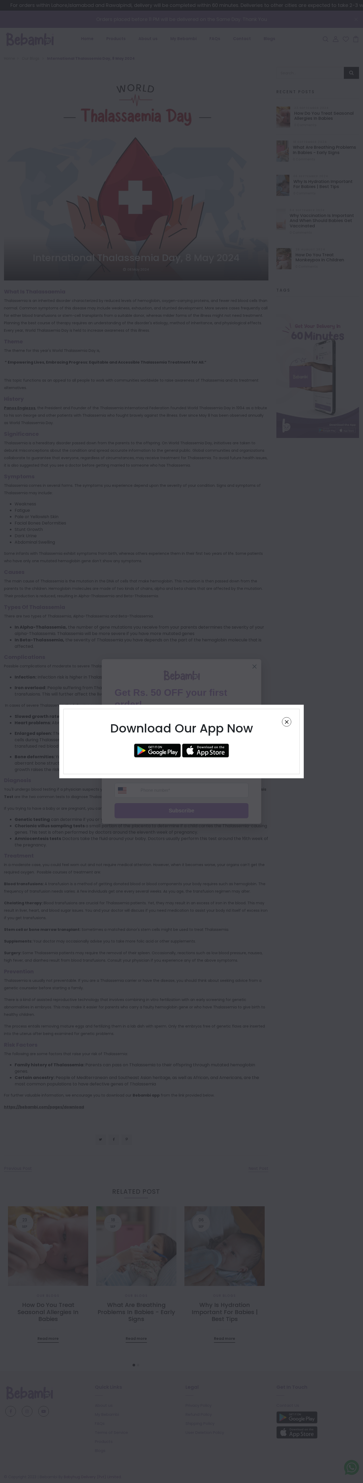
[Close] (286, 722)
